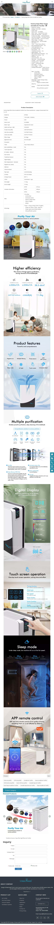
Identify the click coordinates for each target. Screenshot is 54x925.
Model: (5, 102)
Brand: (26, 102)
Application (22, 902)
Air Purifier (4, 898)
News (21, 906)
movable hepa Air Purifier (35, 783)
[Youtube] (48, 918)
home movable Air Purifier (41, 780)
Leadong (40, 922)
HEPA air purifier (18, 780)
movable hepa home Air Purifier (27, 785)
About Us (22, 898)
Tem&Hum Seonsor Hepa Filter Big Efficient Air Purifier (18, 838)
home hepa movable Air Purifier (11, 785)
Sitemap (29, 922)
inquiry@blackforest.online (45, 914)
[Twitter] (37, 918)
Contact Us (22, 908)
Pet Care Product (6, 900)
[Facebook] (41, 918)
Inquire (39, 93)
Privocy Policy (23, 911)
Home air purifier (8, 780)
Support (22, 904)
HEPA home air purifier (9, 783)
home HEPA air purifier (22, 783)
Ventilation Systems (7, 904)
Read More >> (27, 891)
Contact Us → (42, 904)
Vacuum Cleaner (6, 902)
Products (22, 900)
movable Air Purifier (28, 780)
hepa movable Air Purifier (43, 785)
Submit (18, 868)
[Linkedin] (45, 918)
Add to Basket (39, 96)
